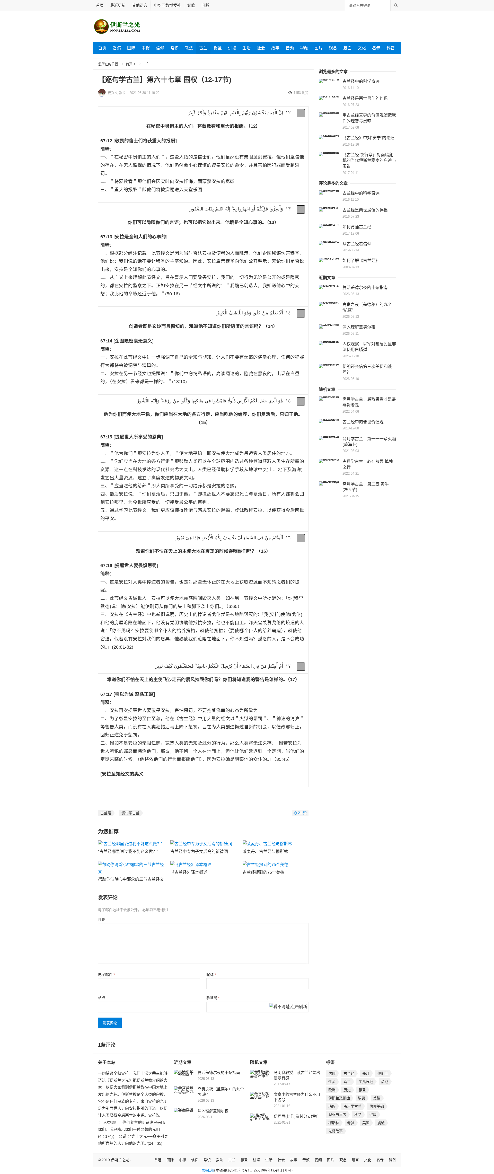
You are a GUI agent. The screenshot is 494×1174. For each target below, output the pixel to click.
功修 (332, 1106)
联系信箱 (208, 1170)
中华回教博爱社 (167, 5)
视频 (304, 48)
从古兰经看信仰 (356, 244)
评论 (101, 919)
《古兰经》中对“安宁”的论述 (368, 138)
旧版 (205, 5)
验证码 (212, 998)
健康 (373, 1115)
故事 (275, 48)
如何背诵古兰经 (356, 227)
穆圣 (218, 48)
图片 (318, 48)
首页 (100, 5)
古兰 (203, 48)
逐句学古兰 (130, 813)
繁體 (191, 5)
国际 (131, 48)
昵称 (211, 975)
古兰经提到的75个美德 (263, 872)
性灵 (332, 1082)
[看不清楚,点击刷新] (288, 1007)
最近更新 (118, 5)
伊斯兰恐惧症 (339, 1098)
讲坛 (232, 48)
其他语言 (139, 5)
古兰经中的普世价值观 (363, 422)
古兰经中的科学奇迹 (361, 81)
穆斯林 (333, 1123)
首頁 (129, 64)
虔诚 (381, 1123)
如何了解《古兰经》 (361, 260)
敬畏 (361, 1098)
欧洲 (332, 1090)
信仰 (160, 48)
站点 (101, 998)
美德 (376, 1098)
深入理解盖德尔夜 (358, 327)
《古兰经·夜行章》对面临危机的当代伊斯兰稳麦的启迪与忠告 (369, 161)
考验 (350, 1123)
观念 (333, 48)
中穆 (146, 48)
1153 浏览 (301, 93)
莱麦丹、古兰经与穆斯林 (265, 851)
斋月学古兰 (352, 1106)
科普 (390, 48)
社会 (261, 48)
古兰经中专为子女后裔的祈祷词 (199, 851)
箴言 (347, 48)
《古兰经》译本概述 (188, 872)
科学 (357, 1115)
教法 (189, 48)
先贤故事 (335, 1131)
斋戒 (384, 1082)
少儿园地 (366, 1082)
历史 (347, 1090)
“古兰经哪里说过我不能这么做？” (128, 851)
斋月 (365, 1073)
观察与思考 (337, 1115)
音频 (290, 48)
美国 (365, 1123)
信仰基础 (376, 1106)
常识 (174, 48)
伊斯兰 (382, 1073)
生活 (246, 48)
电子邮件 (106, 975)
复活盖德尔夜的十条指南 (365, 287)
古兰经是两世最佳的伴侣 (365, 98)
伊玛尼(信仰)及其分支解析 (296, 1116)
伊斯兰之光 (120, 1160)
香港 (117, 48)
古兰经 (105, 813)
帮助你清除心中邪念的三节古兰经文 (131, 879)
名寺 (376, 48)
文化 (362, 48)
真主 (347, 1082)
